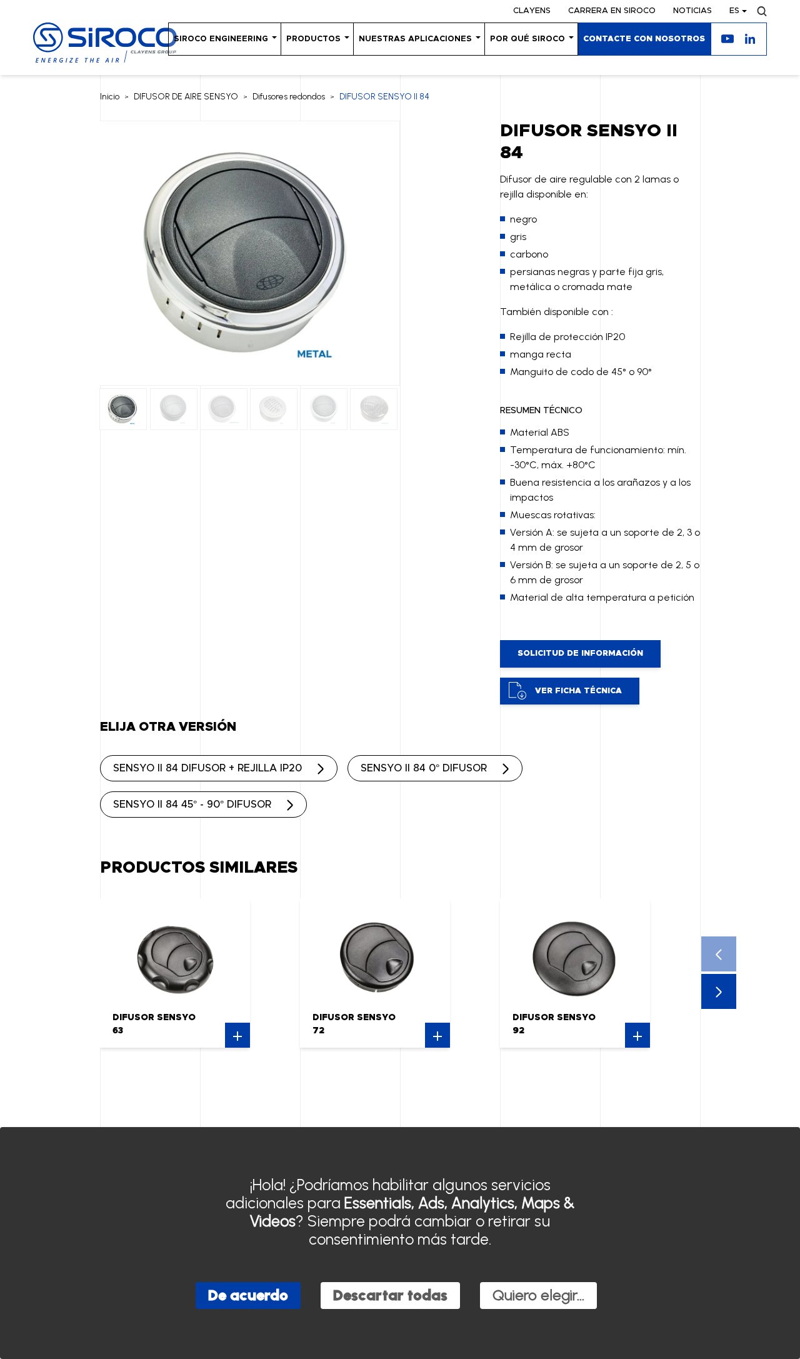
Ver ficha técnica (578, 691)
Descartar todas (390, 1295)
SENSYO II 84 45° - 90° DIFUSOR (192, 805)
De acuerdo (248, 1295)
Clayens (532, 11)
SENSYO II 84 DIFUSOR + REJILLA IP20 (207, 768)
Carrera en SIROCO (612, 11)
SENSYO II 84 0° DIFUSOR (424, 768)
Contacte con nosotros (644, 39)
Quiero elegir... (538, 1295)
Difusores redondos (288, 96)
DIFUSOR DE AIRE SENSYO (186, 96)
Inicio (109, 96)
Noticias (692, 11)
